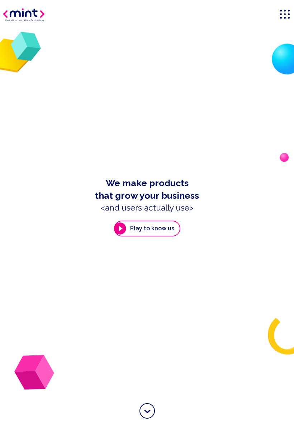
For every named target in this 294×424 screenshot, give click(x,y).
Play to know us (152, 228)
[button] (147, 411)
